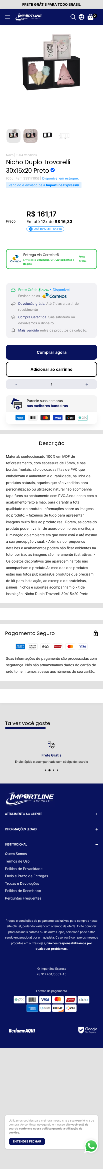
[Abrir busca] (73, 17)
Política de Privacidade (23, 868)
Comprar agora (51, 352)
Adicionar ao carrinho (51, 369)
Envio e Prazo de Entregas (26, 876)
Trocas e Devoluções (22, 883)
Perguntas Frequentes (23, 898)
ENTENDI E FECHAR (27, 1141)
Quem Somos (16, 854)
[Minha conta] (81, 17)
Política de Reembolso (23, 890)
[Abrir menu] (7, 17)
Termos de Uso (17, 861)
